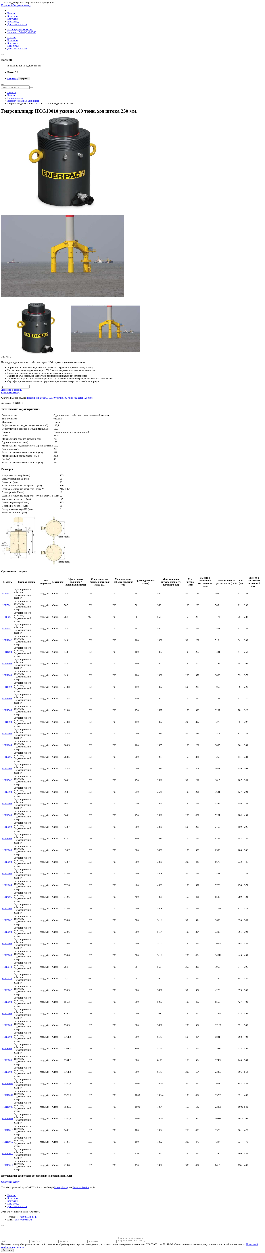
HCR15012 (7, 1165)
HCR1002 (7, 640)
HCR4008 (7, 908)
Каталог (11, 13)
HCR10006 (7, 1107)
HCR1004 (7, 652)
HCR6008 (7, 1025)
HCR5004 (7, 932)
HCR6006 (7, 1013)
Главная (11, 92)
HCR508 (6, 628)
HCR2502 (7, 780)
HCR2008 (7, 768)
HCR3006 (7, 850)
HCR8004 (7, 1048)
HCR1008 (7, 675)
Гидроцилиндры (16, 98)
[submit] (31, 87)
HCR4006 (7, 897)
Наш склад (13, 21)
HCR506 (6, 617)
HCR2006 (7, 757)
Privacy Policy (61, 1187)
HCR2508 (7, 815)
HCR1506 (7, 710)
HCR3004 (7, 838)
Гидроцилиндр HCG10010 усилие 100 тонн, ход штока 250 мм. (60, 397)
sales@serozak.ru (23, 1219)
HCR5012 (7, 978)
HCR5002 (7, 920)
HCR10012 (7, 1142)
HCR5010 (7, 967)
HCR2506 (7, 803)
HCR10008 (7, 1118)
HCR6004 (7, 1002)
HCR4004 (7, 885)
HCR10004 (7, 1095)
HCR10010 (7, 1130)
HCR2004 (7, 745)
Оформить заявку (21, 5)
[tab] (36, 353)
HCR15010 (7, 1153)
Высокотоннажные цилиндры (23, 100)
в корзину (12, 78)
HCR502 (6, 593)
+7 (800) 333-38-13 (27, 1217)
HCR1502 (7, 687)
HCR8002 (7, 1037)
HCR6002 (7, 990)
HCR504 (6, 605)
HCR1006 (7, 663)
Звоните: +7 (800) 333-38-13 (21, 32)
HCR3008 (7, 862)
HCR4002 (7, 873)
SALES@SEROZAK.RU (20, 29)
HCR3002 (7, 827)
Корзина (6, 5)
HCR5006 (7, 943)
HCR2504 (7, 792)
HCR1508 (7, 722)
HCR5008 (7, 955)
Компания (12, 16)
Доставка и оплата (17, 24)
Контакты (12, 18)
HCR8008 (7, 1072)
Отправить (7, 1250)
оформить (24, 79)
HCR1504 (7, 698)
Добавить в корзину (11, 389)
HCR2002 (7, 733)
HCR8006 (7, 1060)
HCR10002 (7, 1083)
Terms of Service (81, 1187)
